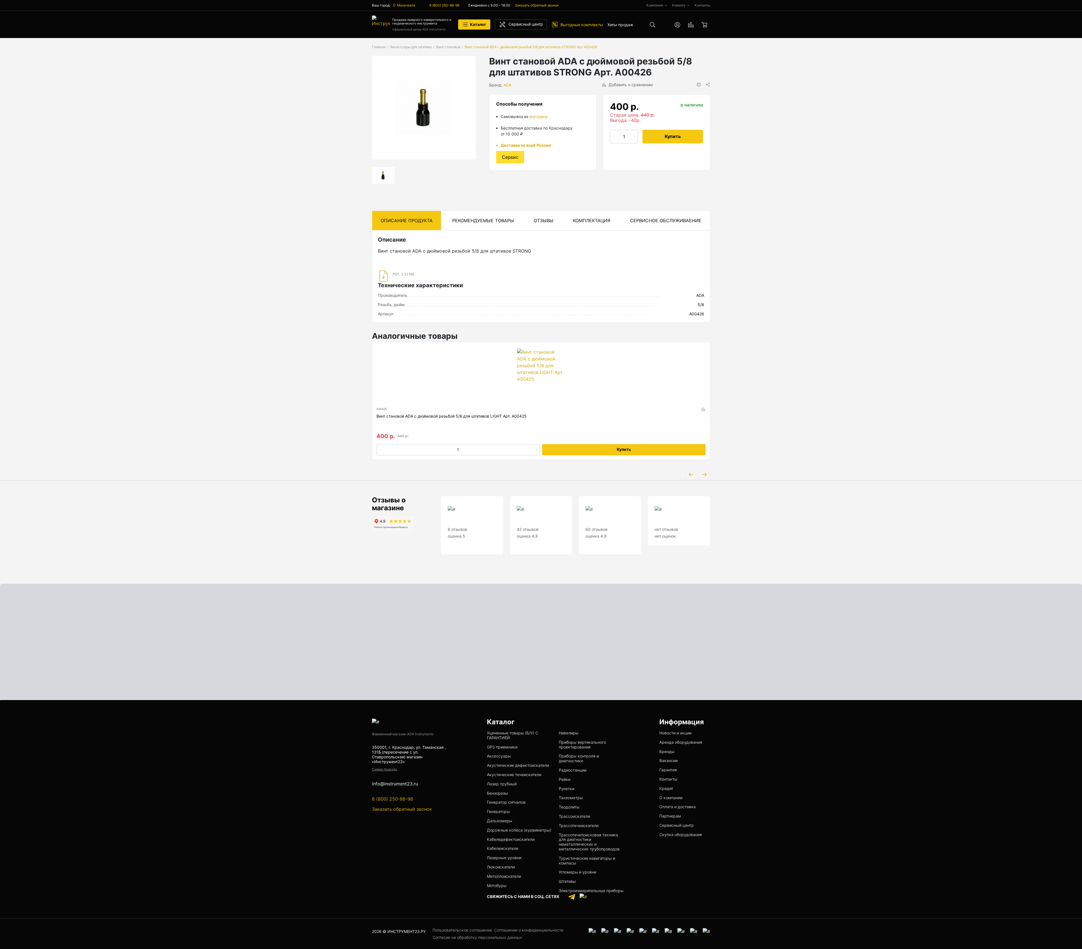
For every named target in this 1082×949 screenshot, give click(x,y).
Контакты (668, 779)
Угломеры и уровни (577, 872)
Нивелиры (568, 732)
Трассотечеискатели (578, 825)
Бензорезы (497, 793)
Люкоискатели (501, 867)
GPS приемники (502, 747)
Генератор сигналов (506, 802)
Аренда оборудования (680, 742)
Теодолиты (569, 807)
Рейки (564, 779)
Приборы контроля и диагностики (579, 758)
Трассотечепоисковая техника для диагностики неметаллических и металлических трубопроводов (589, 841)
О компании (670, 797)
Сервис (510, 157)
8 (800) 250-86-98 (444, 5)
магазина (538, 116)
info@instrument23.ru (395, 784)
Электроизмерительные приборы (591, 890)
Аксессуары (499, 756)
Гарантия (668, 769)
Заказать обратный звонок (536, 5)
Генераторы (498, 811)
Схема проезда (384, 769)
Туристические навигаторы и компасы (587, 860)
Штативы (567, 881)
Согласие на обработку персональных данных (477, 937)
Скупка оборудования (680, 834)
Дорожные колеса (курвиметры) (519, 830)
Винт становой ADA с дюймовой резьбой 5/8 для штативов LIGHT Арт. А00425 (451, 416)
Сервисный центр (676, 825)
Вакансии (668, 760)
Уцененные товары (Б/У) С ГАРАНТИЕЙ (512, 735)
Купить (673, 136)
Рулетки (566, 788)
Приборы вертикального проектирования (582, 744)
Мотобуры (497, 885)
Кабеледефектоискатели (511, 839)
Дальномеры (499, 820)
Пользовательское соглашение (462, 930)
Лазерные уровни (504, 857)
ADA (507, 85)
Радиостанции (572, 770)
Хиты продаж (620, 24)
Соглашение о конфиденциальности (528, 930)
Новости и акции (675, 732)
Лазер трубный (501, 783)
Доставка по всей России (526, 145)
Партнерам (670, 816)
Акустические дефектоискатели (518, 765)
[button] (699, 84)
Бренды (667, 751)
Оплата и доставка (677, 806)
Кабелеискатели (502, 848)
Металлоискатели (504, 876)
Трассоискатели (574, 816)
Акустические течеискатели (514, 774)
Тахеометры (571, 797)
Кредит (666, 788)
